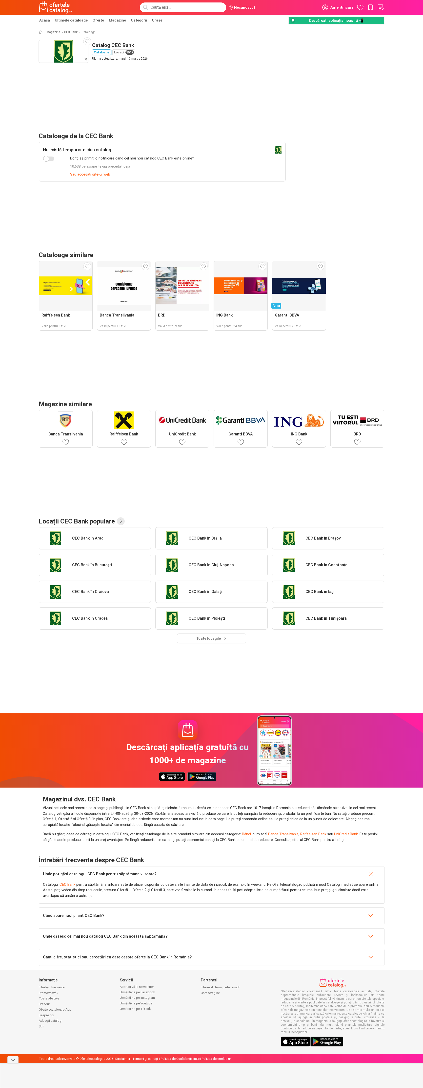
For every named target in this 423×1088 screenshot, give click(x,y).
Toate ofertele (49, 998)
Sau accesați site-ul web (90, 174)
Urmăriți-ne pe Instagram (137, 997)
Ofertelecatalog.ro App (55, 1009)
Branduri (45, 1004)
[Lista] (380, 7)
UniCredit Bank (346, 834)
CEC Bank (71, 32)
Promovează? (48, 993)
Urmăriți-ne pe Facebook (137, 992)
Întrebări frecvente (51, 987)
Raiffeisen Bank (313, 834)
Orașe (157, 20)
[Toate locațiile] (121, 521)
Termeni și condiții (145, 1059)
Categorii (139, 20)
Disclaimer (122, 1059)
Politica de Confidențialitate (180, 1059)
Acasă (44, 20)
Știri (41, 1026)
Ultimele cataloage (71, 20)
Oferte (98, 20)
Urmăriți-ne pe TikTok (135, 1009)
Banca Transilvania (283, 834)
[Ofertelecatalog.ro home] (55, 7)
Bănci (246, 834)
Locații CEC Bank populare (77, 521)
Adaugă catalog (50, 1020)
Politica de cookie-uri (217, 1059)
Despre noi (46, 1015)
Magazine (117, 20)
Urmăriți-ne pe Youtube (136, 1003)
